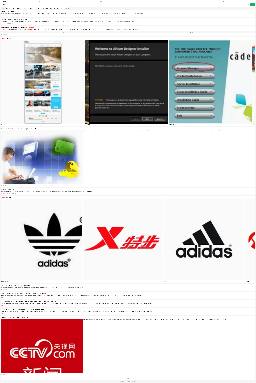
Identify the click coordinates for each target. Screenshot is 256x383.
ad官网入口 (66, 8)
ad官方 (39, 8)
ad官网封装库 (45, 8)
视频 (224, 1)
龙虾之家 (64, 32)
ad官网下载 (59, 8)
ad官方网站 (25, 8)
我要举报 (134, 381)
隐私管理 (128, 381)
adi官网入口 (52, 8)
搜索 (253, 4)
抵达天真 (191, 32)
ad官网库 (8, 8)
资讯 (101, 1)
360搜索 (4, 1)
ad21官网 (19, 8)
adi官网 (13, 8)
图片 (163, 1)
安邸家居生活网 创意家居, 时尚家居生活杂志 (17, 28)
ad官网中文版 (33, 8)
